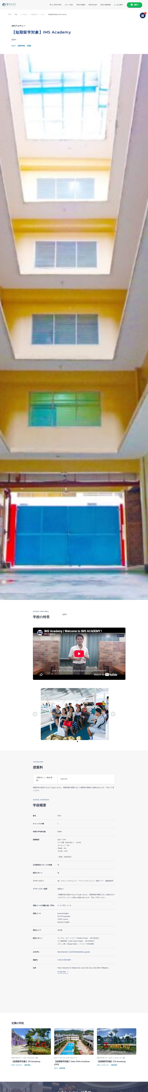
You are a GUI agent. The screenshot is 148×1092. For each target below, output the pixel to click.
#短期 (29, 46)
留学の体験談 (81, 5)
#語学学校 (21, 46)
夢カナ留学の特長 (55, 5)
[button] (68, 741)
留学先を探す (93, 5)
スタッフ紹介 (69, 5)
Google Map (62, 971)
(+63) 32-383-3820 (64, 960)
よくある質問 (118, 5)
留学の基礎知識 (106, 5)
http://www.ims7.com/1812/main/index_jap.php (74, 952)
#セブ (14, 46)
